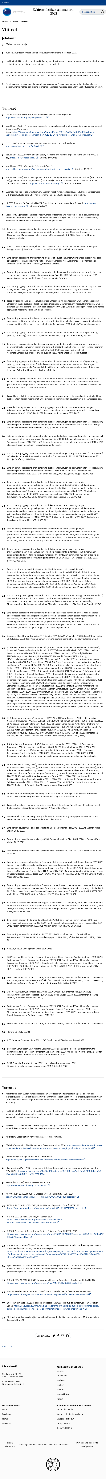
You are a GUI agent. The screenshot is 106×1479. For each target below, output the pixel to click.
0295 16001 (15, 1381)
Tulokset (60, 1384)
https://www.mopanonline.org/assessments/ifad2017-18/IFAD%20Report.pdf (43, 1283)
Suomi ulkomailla (64, 1409)
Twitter (5, 1409)
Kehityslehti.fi (63, 1423)
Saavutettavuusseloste (59, 1444)
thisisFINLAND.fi (64, 1428)
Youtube (6, 1418)
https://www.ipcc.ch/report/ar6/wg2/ (23, 146)
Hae (102, 12)
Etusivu (5, 21)
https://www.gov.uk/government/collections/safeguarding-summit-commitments (44, 1159)
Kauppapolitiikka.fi (65, 1418)
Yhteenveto (61, 1375)
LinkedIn (6, 1423)
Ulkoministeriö (9, 1366)
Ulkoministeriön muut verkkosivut (73, 1405)
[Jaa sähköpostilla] (62, 1335)
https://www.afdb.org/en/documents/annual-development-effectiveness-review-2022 (48, 1294)
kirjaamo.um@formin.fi (13, 1384)
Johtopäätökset (63, 1394)
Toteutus (60, 1389)
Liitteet (14, 21)
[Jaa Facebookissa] (58, 1335)
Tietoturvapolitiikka (38, 1444)
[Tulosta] (67, 1335)
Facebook (6, 1414)
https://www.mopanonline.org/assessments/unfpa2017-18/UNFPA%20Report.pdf (45, 1208)
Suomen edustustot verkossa (69, 1414)
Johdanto (60, 1380)
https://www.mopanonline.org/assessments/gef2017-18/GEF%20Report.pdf (41, 1196)
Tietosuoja (23, 1444)
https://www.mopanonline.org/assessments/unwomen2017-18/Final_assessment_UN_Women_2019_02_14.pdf (35, 1221)
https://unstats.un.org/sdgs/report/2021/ (26, 117)
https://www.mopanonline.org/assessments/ (26, 1185)
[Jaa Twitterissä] (53, 1335)
